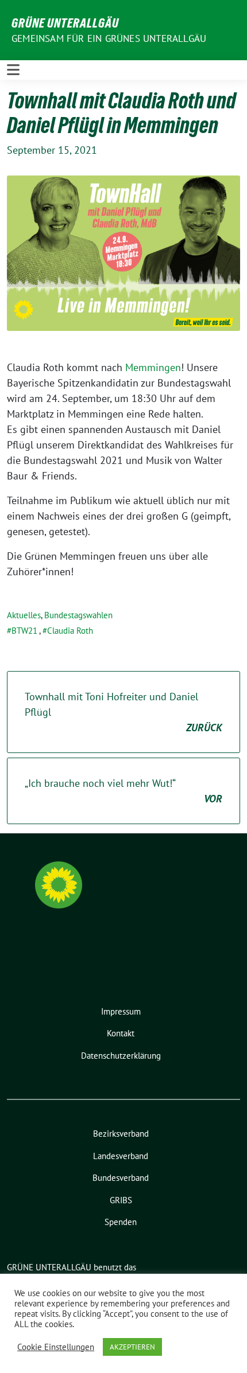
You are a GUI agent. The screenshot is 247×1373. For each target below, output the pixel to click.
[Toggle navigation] (13, 69)
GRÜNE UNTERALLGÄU (65, 22)
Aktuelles (24, 615)
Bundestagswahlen (78, 615)
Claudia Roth (70, 630)
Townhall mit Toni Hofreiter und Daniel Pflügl (123, 712)
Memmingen (153, 367)
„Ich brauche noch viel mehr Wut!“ (123, 791)
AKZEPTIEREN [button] (132, 1347)
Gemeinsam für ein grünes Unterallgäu (108, 38)
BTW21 (24, 630)
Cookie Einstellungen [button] (55, 1347)
